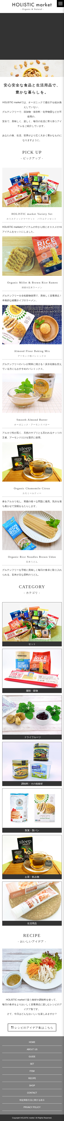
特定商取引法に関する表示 (32, 1099)
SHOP (32, 1085)
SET (32, 1063)
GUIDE (32, 1056)
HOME (32, 1042)
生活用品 (32, 923)
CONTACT (32, 1092)
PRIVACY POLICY (32, 1107)
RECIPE (32, 1078)
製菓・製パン (32, 830)
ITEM (32, 1070)
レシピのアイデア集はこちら (34, 1027)
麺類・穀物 (32, 690)
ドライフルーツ (32, 737)
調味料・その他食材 (32, 783)
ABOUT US (32, 1049)
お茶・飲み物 (32, 876)
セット (32, 644)
